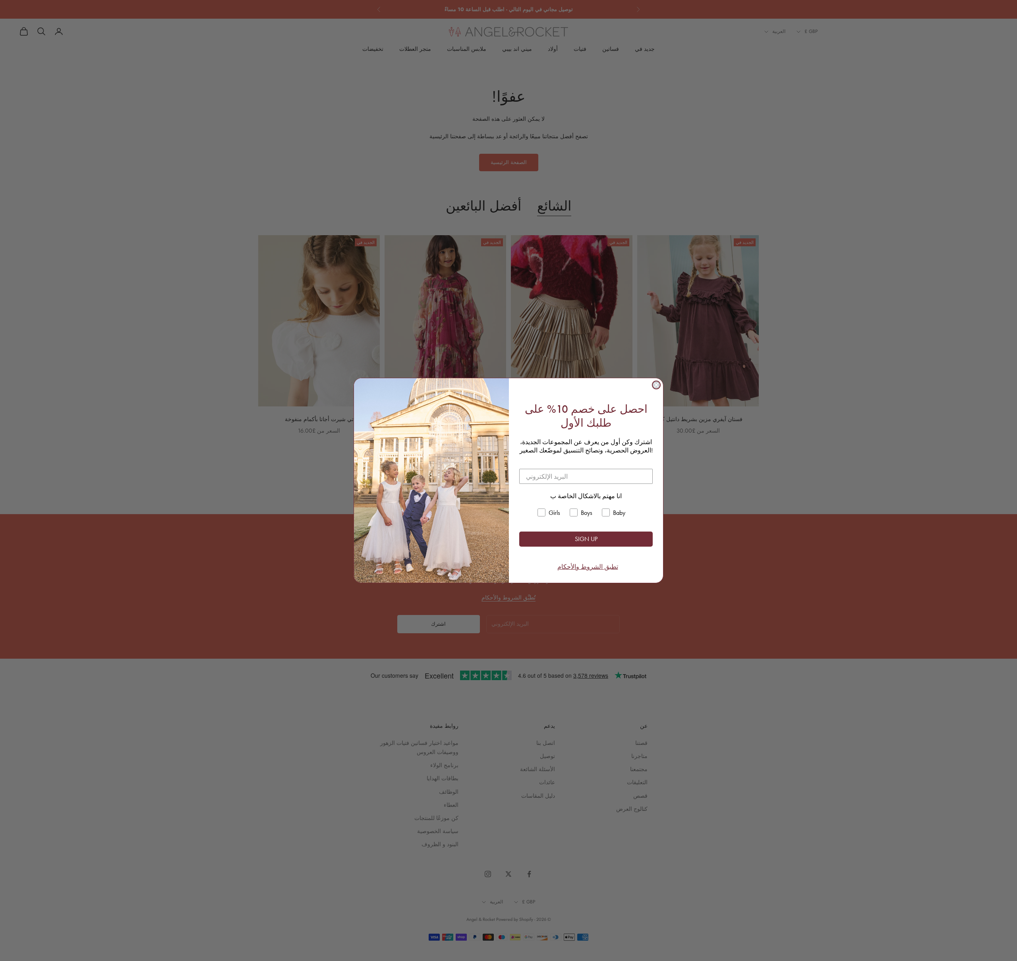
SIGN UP (586, 539)
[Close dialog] (656, 385)
